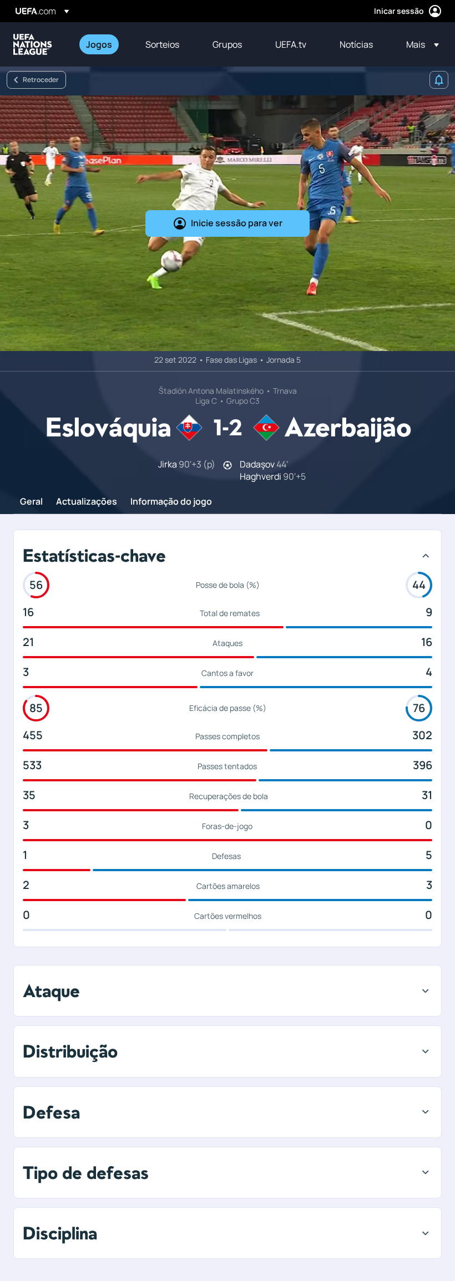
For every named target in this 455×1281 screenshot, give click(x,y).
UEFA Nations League (32, 44)
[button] (419, 44)
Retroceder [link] (41, 79)
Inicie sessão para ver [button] (236, 223)
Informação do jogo (171, 502)
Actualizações (86, 502)
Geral (31, 502)
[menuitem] (102, 44)
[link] (99, 44)
